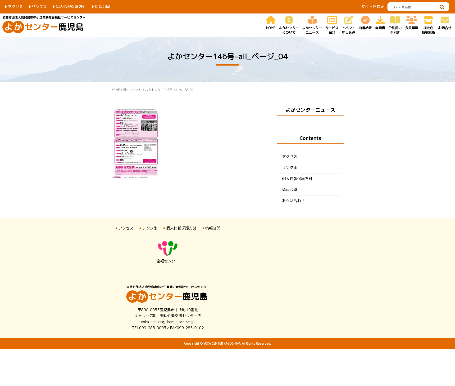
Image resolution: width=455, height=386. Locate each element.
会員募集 (411, 28)
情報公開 (102, 6)
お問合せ (444, 28)
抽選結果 (365, 28)
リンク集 (39, 6)
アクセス (15, 6)
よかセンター (289, 30)
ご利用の (395, 30)
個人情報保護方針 (71, 6)
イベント (348, 30)
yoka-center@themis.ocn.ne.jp (168, 321)
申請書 (380, 28)
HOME (270, 28)
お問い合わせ (293, 200)
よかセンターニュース (310, 109)
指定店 (428, 30)
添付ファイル (132, 90)
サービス (332, 30)
